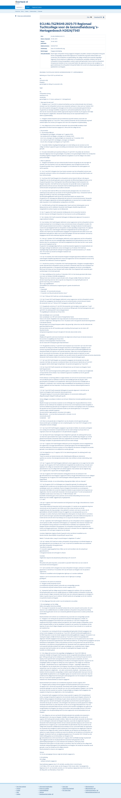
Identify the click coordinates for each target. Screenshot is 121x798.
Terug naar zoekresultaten (24, 16)
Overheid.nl (19, 7)
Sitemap (41, 792)
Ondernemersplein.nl (90, 790)
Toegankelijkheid (43, 790)
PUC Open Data (66, 790)
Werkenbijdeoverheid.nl (91, 792)
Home (27, 7)
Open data (65, 786)
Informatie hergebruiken (45, 786)
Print (88, 17)
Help (17, 792)
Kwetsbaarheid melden (45, 794)
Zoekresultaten (33, 11)
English (18, 790)
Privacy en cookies (44, 788)
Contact (18, 788)
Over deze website (21, 786)
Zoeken (26, 11)
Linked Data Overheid (68, 788)
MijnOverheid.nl (89, 786)
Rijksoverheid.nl (89, 788)
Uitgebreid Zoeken (37, 7)
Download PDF (98, 17)
